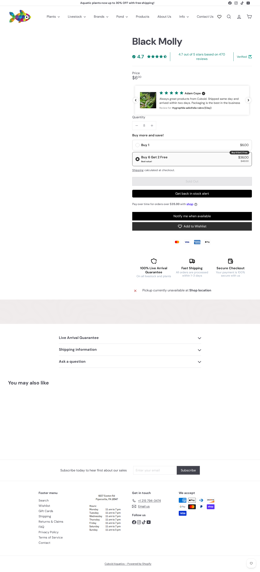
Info (182, 16)
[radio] (192, 145)
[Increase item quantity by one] (151, 125)
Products (142, 16)
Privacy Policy (48, 532)
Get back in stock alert (192, 193)
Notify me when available (192, 216)
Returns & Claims (51, 522)
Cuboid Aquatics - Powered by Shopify (128, 563)
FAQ (41, 527)
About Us (164, 16)
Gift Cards (46, 511)
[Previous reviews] (135, 100)
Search (44, 500)
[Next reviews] (248, 100)
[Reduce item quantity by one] (136, 125)
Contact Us (205, 16)
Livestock (75, 16)
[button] (192, 100)
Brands (99, 16)
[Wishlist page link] (219, 17)
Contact (44, 543)
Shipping (138, 170)
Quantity (138, 117)
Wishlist (44, 506)
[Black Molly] (26, 419)
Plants (52, 16)
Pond (120, 16)
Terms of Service (51, 537)
